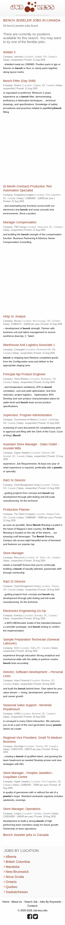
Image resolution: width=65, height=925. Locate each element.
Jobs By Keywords (50, 901)
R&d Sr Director (14, 480)
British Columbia (18, 862)
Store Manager (13, 553)
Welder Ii (9, 52)
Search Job (30, 901)
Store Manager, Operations (22, 809)
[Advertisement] (32, 149)
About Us (16, 901)
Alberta (11, 856)
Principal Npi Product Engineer (24, 374)
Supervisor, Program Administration (27, 415)
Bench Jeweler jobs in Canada (26, 835)
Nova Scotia (15, 877)
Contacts (32, 905)
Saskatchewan (17, 892)
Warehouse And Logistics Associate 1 (29, 345)
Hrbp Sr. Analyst (14, 316)
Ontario (11, 882)
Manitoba (13, 867)
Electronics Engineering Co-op (24, 611)
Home (5, 901)
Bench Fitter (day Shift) (19, 81)
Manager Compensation (19, 222)
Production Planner (16, 509)
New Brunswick (17, 871)
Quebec (12, 887)
